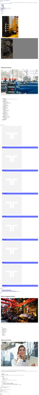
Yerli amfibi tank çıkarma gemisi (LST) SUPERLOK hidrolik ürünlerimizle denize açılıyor (10, 291)
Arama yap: (2, 287)
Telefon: (1, 391)
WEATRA (5, 387)
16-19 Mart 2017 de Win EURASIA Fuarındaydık (6, 290)
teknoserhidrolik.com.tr (7, 0)
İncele (2, 217)
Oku (12, 383)
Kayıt (7, 374)
